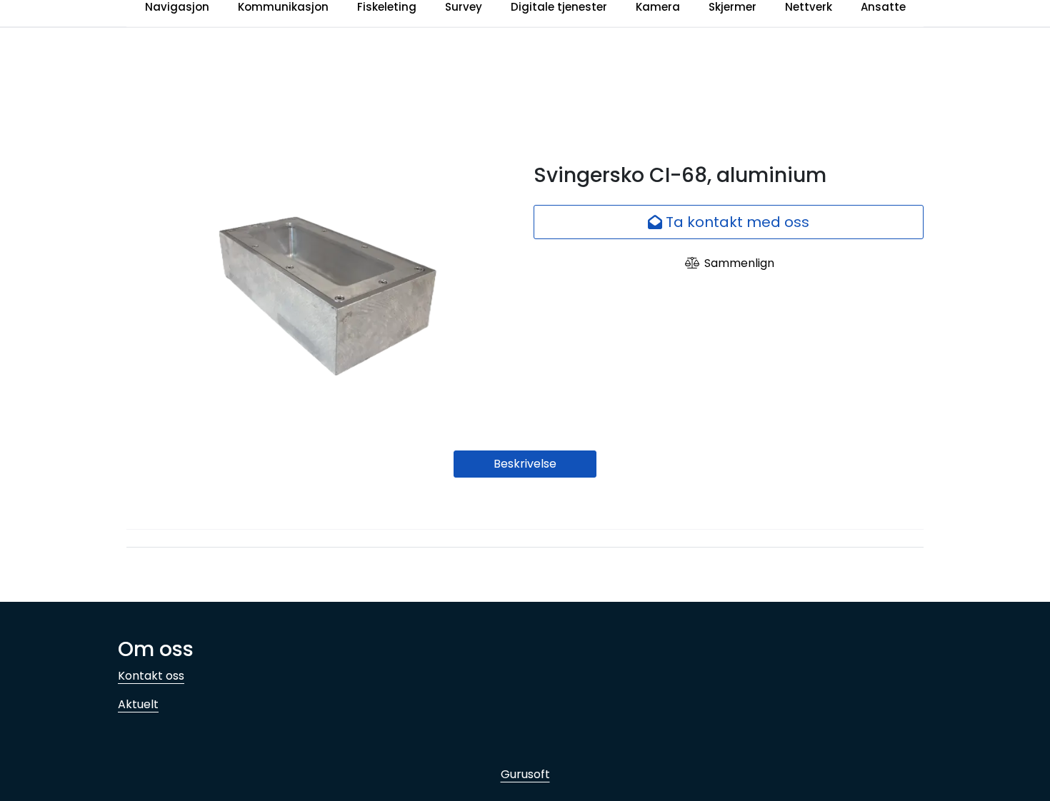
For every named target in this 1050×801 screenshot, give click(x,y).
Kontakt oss (151, 676)
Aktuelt (138, 704)
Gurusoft (525, 774)
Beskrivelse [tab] (525, 463)
